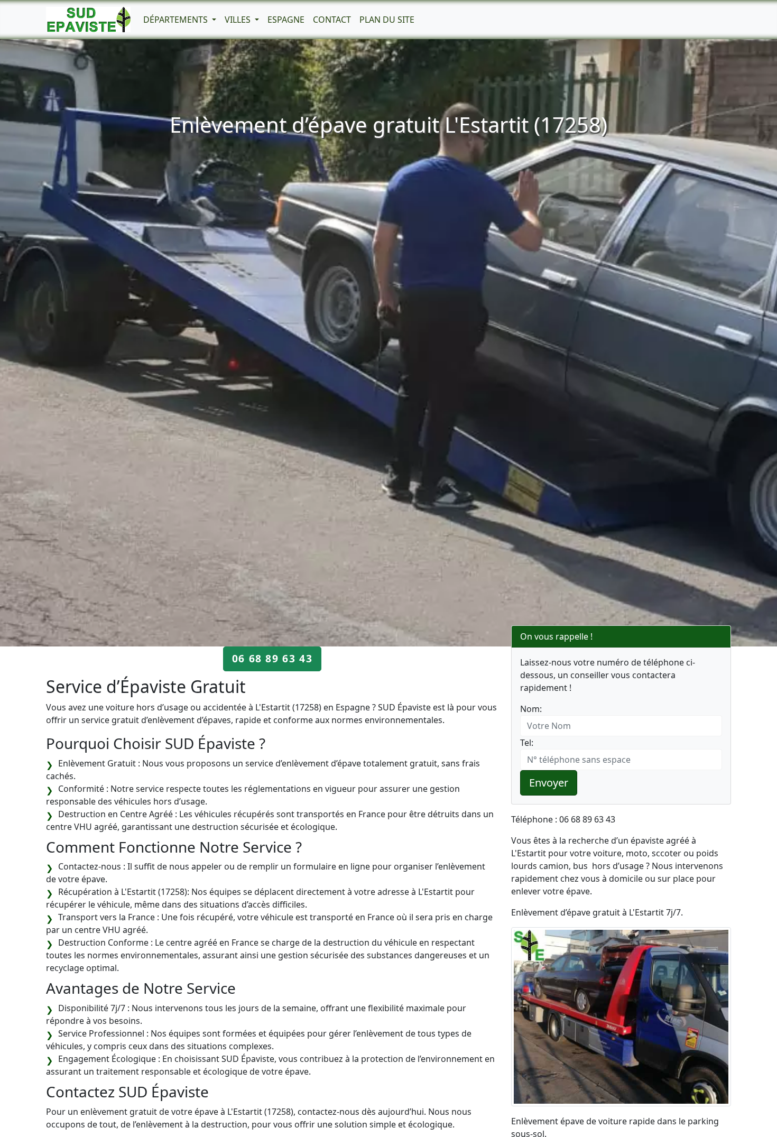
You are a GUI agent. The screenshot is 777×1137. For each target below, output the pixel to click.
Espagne (285, 19)
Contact (332, 19)
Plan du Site (386, 19)
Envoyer (548, 782)
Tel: (526, 742)
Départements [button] (176, 19)
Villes (239, 19)
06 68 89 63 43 (272, 658)
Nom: (531, 709)
